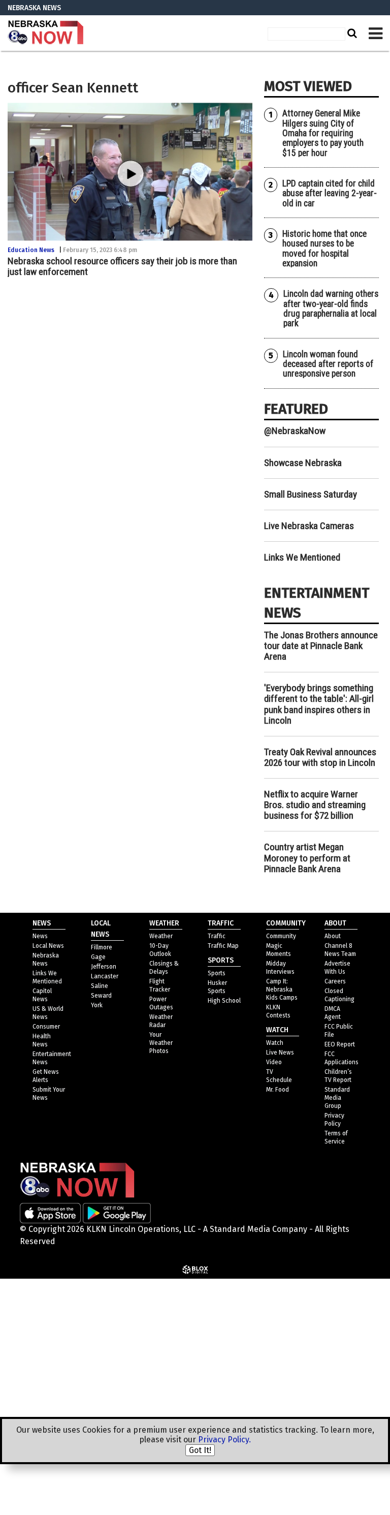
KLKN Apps (267, 1390)
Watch (274, 1042)
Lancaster (104, 976)
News (40, 936)
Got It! (200, 1450)
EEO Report (339, 1044)
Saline (99, 986)
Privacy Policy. (224, 1439)
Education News (31, 250)
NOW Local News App (287, 1311)
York (97, 1005)
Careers (335, 981)
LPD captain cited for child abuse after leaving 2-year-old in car (329, 193)
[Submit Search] (350, 33)
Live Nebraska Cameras (309, 526)
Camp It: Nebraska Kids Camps (282, 989)
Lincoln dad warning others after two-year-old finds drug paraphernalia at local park (330, 308)
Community (281, 936)
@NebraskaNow (295, 431)
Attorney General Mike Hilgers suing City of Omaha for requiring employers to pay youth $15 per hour (323, 133)
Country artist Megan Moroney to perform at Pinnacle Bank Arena (307, 857)
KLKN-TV (46, 33)
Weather (161, 936)
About (332, 936)
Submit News (272, 1365)
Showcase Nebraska (303, 463)
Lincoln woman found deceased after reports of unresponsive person (328, 364)
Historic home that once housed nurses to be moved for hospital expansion (324, 248)
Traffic (216, 936)
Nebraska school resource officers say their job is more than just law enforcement (122, 266)
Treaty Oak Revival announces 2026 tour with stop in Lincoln (320, 757)
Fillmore (101, 947)
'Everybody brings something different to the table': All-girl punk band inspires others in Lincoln (319, 704)
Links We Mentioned (302, 557)
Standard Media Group (300, 1286)
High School (224, 1000)
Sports (216, 973)
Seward (101, 995)
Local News (48, 945)
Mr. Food (277, 1089)
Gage (98, 957)
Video (274, 1062)
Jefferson (103, 966)
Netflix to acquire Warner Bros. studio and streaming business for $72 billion (315, 804)
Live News (280, 1052)
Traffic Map (223, 945)
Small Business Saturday (310, 494)
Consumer (46, 1026)
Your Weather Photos (161, 1043)
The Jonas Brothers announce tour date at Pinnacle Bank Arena (321, 645)
